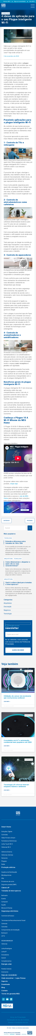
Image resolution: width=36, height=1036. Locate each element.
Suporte (4, 981)
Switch (3, 958)
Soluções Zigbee (6, 831)
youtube (7, 999)
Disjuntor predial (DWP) (9, 884)
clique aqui (14, 484)
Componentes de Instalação (10, 930)
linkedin (11, 999)
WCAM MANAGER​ (7, 941)
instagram (3, 999)
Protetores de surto (7, 881)
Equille (3, 905)
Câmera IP (5, 888)
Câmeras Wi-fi (6, 847)
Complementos (6, 961)
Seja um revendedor (20, 1)
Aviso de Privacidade (18, 1017)
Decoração (7, 607)
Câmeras (4, 944)
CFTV (3, 936)
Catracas (4, 923)
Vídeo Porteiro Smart (8, 838)
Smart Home (6, 827)
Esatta (3, 898)
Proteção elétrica (8, 867)
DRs (2, 878)
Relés (3, 864)
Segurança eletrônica (9, 911)
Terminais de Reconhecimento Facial (13, 920)
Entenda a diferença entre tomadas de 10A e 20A (15, 542)
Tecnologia (5, 13)
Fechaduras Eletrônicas (9, 841)
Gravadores (5, 955)
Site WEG (32, 1)
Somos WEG (6, 1)
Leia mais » (7, 701)
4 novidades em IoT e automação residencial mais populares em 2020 (17, 741)
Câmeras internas (7, 855)
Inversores (4, 972)
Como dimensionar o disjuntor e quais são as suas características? (17, 564)
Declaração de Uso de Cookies (18, 1020)
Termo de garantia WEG (10, 994)
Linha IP (4, 951)
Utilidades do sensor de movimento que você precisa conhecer (17, 697)
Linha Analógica (6, 948)
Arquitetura (8, 558)
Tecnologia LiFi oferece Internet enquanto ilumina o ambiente (16, 785)
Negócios (7, 610)
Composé (4, 902)
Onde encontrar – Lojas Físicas (13, 978)
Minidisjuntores (6, 875)
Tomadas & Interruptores (11, 891)
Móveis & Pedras (6, 908)
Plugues (4, 861)
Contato (4, 991)
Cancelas (4, 926)
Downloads (5, 984)
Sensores (4, 858)
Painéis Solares (6, 969)
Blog (3, 987)
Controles (4, 834)
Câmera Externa (6, 852)
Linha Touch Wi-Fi (7, 844)
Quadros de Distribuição (9, 872)
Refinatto (4, 895)
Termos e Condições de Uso (18, 1022)
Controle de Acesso (7, 916)
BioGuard (4, 933)
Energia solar (6, 964)
